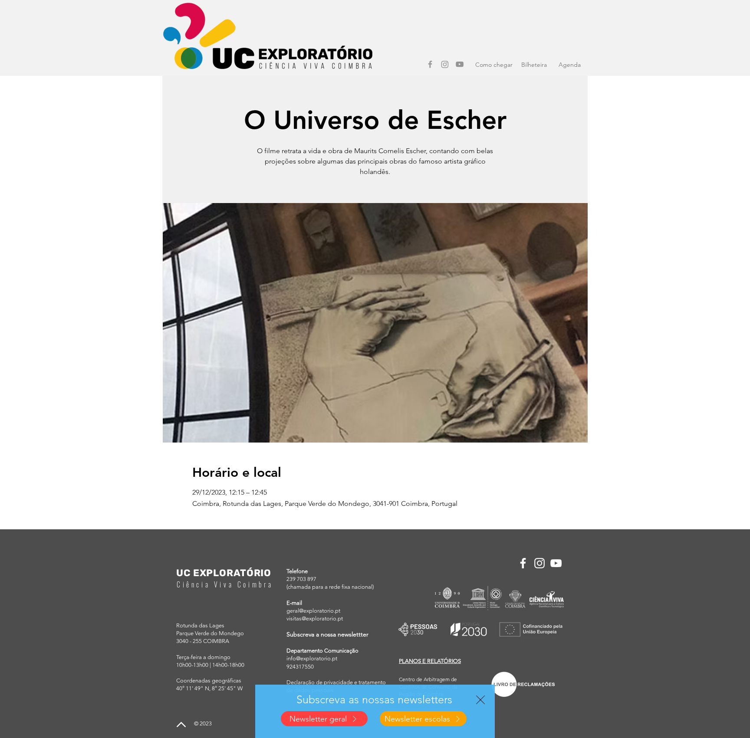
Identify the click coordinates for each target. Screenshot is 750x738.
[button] (480, 699)
